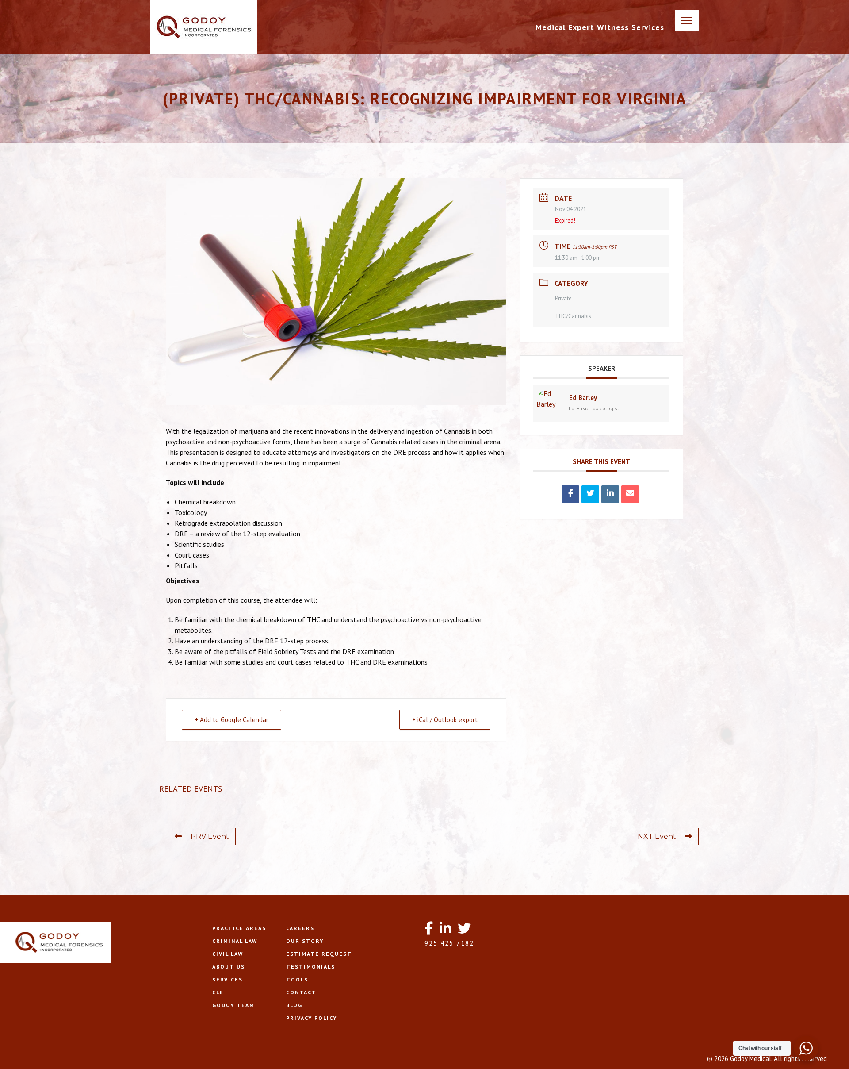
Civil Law (227, 953)
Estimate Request (319, 953)
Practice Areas (239, 928)
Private (563, 298)
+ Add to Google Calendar (231, 719)
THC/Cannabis (573, 316)
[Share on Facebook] (570, 494)
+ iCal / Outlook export (445, 719)
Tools (297, 979)
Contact (301, 992)
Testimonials (310, 966)
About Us (228, 966)
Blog (294, 1005)
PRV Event (210, 836)
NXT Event (657, 836)
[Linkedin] (610, 494)
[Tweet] (590, 494)
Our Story (305, 941)
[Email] (630, 494)
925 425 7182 (449, 943)
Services (227, 979)
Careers (300, 928)
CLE (218, 992)
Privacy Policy (311, 1018)
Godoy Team (233, 1005)
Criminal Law (234, 941)
